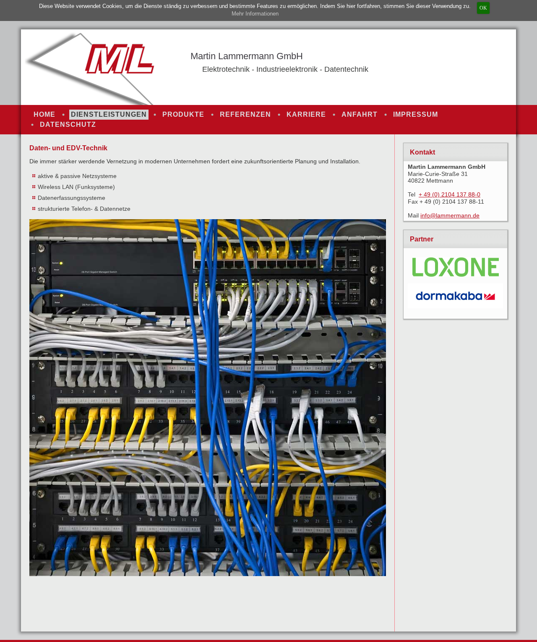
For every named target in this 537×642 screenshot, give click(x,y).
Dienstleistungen (109, 114)
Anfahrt (359, 114)
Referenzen (245, 114)
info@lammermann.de (450, 215)
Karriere (306, 114)
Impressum (415, 114)
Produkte (183, 114)
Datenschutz (68, 124)
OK (483, 8)
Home (44, 114)
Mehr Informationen (255, 13)
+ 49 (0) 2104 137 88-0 (449, 194)
